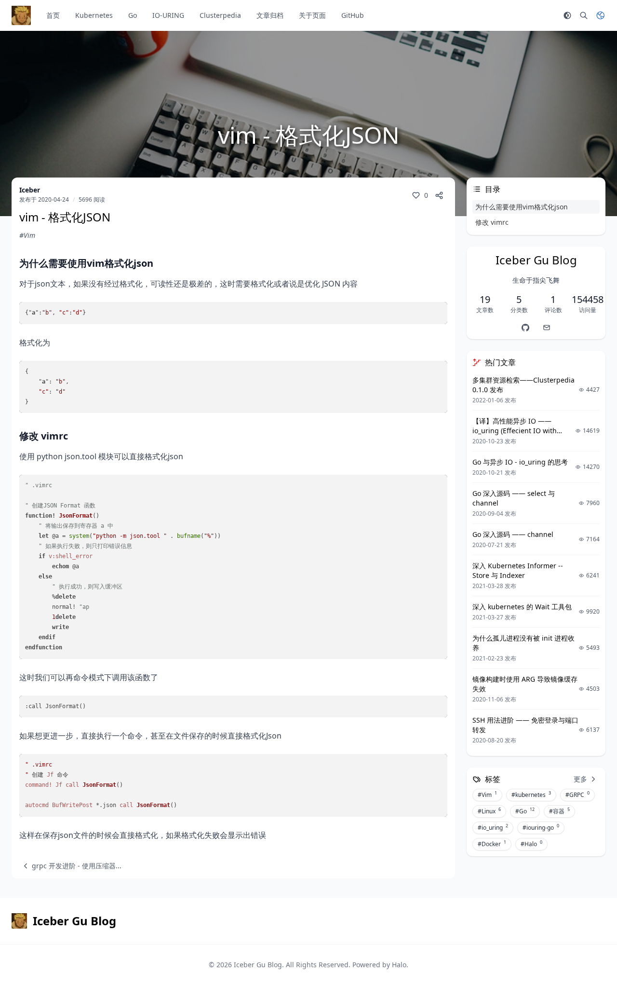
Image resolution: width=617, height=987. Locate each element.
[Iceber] (525, 327)
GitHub (352, 15)
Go (132, 15)
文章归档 (269, 15)
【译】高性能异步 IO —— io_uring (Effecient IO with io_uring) (514, 430)
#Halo (531, 844)
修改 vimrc (492, 222)
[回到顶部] (586, 956)
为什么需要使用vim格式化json (521, 206)
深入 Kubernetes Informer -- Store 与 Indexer (517, 570)
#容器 (559, 811)
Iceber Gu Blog (258, 964)
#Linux (489, 811)
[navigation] (70, 866)
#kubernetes (531, 794)
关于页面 (312, 15)
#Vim (27, 235)
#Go (525, 811)
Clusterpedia (220, 15)
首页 (53, 15)
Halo (399, 964)
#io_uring (493, 827)
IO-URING (168, 15)
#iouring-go (541, 827)
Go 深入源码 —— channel (512, 534)
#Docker (492, 844)
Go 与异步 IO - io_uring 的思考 (520, 461)
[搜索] (583, 15)
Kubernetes (94, 15)
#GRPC (577, 794)
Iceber (29, 189)
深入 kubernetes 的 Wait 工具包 (522, 606)
